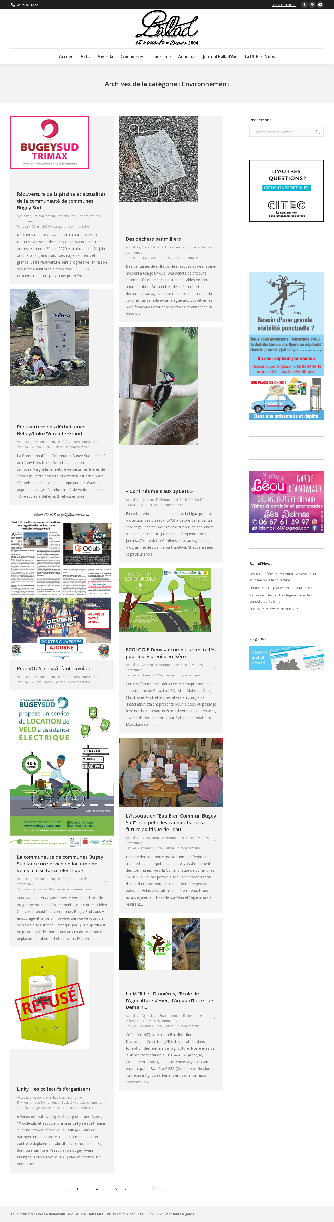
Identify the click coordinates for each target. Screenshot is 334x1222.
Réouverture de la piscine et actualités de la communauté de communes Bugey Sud (61, 201)
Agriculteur (150, 1015)
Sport (73, 879)
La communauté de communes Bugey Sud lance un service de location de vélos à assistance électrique (60, 864)
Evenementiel (66, 216)
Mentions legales (179, 1214)
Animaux (148, 499)
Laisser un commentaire (71, 226)
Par (22, 226)
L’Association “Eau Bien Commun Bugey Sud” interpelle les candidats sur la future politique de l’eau (171, 822)
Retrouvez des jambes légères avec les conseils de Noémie (280, 598)
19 (155, 1189)
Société (83, 216)
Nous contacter (284, 4)
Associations (151, 838)
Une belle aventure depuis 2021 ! (275, 609)
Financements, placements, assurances (280, 587)
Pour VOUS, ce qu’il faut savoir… (53, 668)
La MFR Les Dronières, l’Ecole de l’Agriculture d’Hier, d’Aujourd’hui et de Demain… (169, 1000)
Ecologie (59, 1097)
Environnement (44, 216)
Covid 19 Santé (153, 247)
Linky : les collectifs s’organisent (54, 1089)
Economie (74, 1097)
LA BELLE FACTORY (149, 1214)
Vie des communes (83, 442)
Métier (130, 1021)
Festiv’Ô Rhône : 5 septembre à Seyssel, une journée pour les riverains (284, 576)
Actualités (24, 216)
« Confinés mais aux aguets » (159, 491)
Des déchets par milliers (153, 239)
